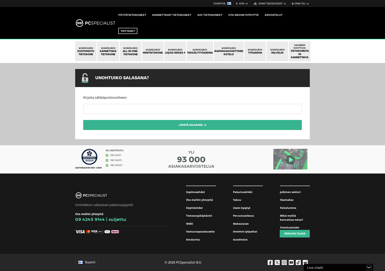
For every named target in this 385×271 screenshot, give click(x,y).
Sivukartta (193, 239)
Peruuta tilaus (294, 233)
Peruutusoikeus (243, 215)
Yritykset (128, 30)
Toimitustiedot (289, 227)
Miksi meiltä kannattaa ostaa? (291, 217)
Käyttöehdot (194, 208)
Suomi (90, 262)
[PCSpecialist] (95, 23)
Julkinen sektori (290, 192)
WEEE (189, 223)
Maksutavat (241, 223)
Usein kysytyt (241, 208)
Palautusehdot (242, 192)
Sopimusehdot (195, 192)
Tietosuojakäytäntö (199, 215)
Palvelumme (288, 208)
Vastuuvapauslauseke (200, 231)
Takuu (237, 200)
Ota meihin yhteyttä (199, 200)
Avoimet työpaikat (245, 231)
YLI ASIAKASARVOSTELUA (191, 159)
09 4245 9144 (90, 219)
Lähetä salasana (191, 124)
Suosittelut (240, 239)
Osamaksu (287, 200)
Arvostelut (274, 14)
